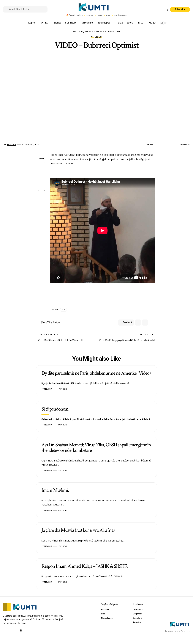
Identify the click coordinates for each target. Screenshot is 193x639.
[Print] (170, 144)
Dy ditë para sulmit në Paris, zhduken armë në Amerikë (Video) (96, 373)
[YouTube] (160, 9)
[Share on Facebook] (156, 144)
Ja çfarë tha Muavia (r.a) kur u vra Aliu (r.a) (78, 530)
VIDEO (98, 37)
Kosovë (90, 15)
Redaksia (11, 144)
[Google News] (164, 9)
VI (92, 37)
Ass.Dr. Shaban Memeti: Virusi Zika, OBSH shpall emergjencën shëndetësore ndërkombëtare (96, 447)
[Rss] (167, 9)
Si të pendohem (54, 409)
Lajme (99, 15)
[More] (175, 144)
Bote (108, 15)
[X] (157, 9)
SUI (63, 310)
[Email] (166, 144)
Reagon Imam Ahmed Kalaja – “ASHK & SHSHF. (84, 566)
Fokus (80, 15)
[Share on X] (161, 144)
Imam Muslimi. (55, 490)
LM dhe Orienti (120, 15)
